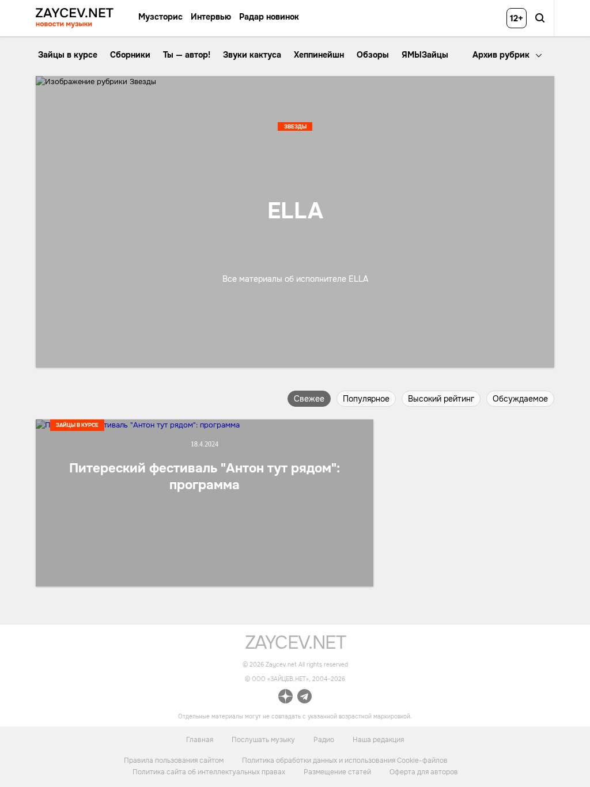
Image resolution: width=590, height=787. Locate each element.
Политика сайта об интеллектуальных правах (209, 772)
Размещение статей (337, 772)
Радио (323, 739)
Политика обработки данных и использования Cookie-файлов (345, 760)
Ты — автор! (186, 55)
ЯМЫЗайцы (425, 55)
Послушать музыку (263, 739)
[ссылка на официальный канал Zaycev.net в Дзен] (285, 698)
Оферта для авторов (423, 772)
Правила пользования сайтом (174, 760)
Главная (199, 739)
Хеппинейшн (319, 55)
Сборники (130, 55)
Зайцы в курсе (67, 55)
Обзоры (373, 55)
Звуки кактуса (252, 55)
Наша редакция (378, 739)
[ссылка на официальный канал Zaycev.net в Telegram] (304, 698)
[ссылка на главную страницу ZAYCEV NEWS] (75, 18)
